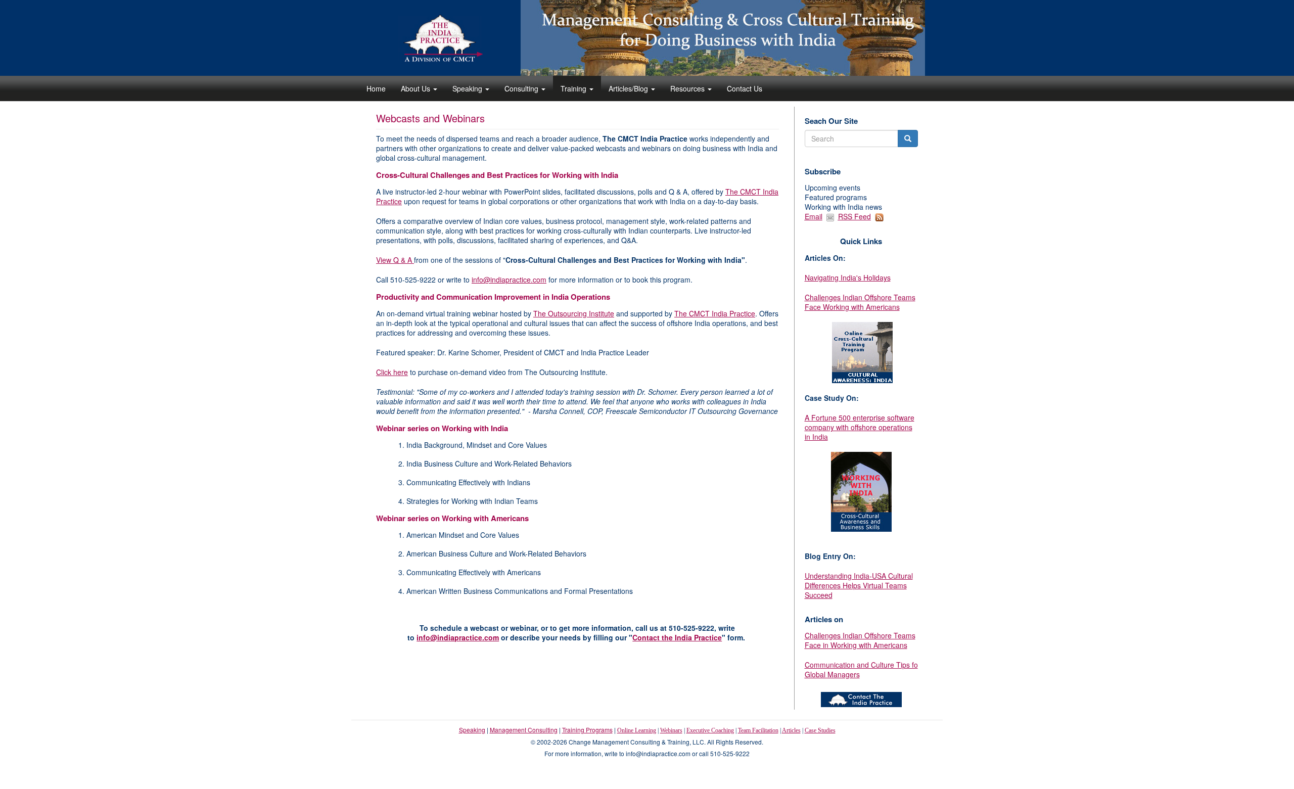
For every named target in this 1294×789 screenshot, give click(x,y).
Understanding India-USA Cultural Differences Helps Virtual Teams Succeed (859, 585)
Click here (392, 372)
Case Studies (820, 730)
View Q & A (395, 260)
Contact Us (744, 88)
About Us (416, 88)
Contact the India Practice (677, 637)
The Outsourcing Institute (573, 313)
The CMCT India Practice (714, 313)
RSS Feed (854, 216)
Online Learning (636, 730)
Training (574, 88)
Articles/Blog (629, 88)
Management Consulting (524, 729)
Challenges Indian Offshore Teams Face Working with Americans (860, 302)
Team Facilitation (758, 730)
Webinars (671, 730)
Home (376, 88)
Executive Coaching (710, 730)
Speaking (468, 88)
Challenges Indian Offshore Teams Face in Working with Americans (860, 640)
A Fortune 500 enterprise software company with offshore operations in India (859, 427)
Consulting (522, 88)
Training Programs (587, 729)
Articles (791, 730)
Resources (688, 88)
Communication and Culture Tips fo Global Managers (861, 669)
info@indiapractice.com (509, 279)
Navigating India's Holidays (848, 277)
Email (813, 216)
